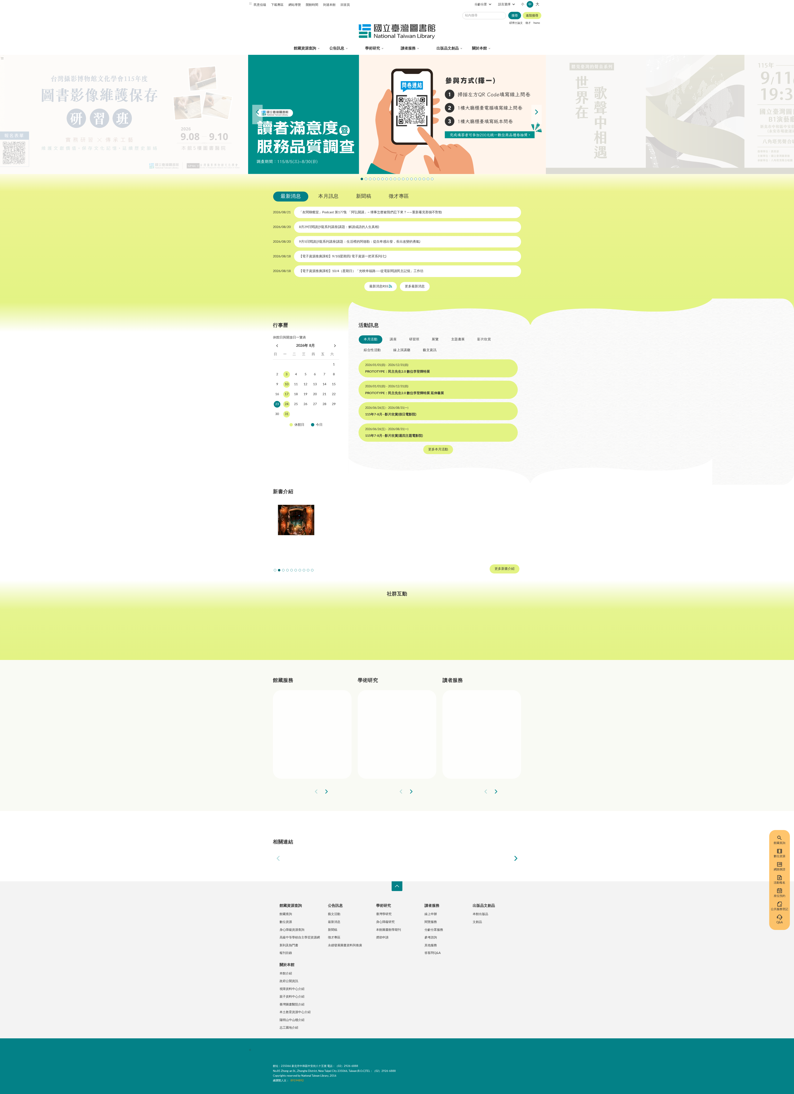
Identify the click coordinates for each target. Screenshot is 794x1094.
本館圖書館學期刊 (388, 929)
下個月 (335, 346)
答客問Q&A (433, 953)
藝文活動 (334, 914)
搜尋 (515, 15)
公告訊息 (336, 48)
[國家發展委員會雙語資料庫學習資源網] (349, 858)
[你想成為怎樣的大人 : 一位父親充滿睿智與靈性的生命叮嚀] (346, 529)
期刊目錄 (297, 718)
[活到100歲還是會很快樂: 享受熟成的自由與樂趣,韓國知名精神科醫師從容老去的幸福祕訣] (447, 529)
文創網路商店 (432, 179)
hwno (536, 23)
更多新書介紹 (504, 569)
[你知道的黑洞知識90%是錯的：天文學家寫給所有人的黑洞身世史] (397, 529)
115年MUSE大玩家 (386, 179)
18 (296, 394)
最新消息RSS (379, 286)
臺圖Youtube (448, 632)
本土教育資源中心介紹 (295, 1012)
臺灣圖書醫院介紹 (292, 1004)
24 (286, 404)
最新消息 (291, 196)
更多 (341, 791)
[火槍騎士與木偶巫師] (296, 529)
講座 (393, 339)
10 (286, 384)
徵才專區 (399, 196)
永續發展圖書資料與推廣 (345, 945)
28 (324, 404)
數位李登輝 (424, 179)
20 (315, 394)
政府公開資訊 (289, 981)
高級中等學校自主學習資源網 (300, 937)
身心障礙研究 (385, 922)
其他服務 (431, 945)
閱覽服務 (431, 922)
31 (286, 414)
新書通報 (297, 762)
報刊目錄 (286, 953)
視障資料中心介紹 (292, 989)
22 (334, 394)
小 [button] (522, 4)
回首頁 (345, 4)
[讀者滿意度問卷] (397, 114)
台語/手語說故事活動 (407, 179)
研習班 (414, 339)
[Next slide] (536, 114)
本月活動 (370, 339)
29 (334, 404)
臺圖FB (294, 632)
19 (305, 394)
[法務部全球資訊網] (302, 858)
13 (315, 384)
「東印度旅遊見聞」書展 (382, 179)
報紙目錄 (297, 732)
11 (296, 384)
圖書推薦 (467, 762)
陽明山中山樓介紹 (292, 1020)
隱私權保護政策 (285, 1049)
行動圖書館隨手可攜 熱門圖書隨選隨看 (428, 179)
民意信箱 (260, 4)
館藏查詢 (779, 843)
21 (324, 394)
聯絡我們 (373, 1049)
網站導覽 (294, 4)
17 (286, 394)
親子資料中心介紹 (292, 996)
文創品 (477, 922)
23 (277, 404)
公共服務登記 (779, 909)
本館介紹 (286, 973)
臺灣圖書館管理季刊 (391, 732)
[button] (275, 570)
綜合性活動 (372, 350)
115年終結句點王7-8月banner (399, 179)
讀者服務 (408, 48)
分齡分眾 (481, 4)
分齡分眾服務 (434, 929)
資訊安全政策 (334, 1049)
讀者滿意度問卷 (366, 179)
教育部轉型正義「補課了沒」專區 (411, 179)
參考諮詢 (431, 937)
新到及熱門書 (289, 945)
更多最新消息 (415, 286)
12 (305, 384)
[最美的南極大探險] (498, 529)
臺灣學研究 (384, 747)
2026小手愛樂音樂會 (403, 179)
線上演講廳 (401, 350)
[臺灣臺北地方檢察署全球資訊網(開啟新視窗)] (397, 858)
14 (324, 384)
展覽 (435, 339)
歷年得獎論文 (386, 718)
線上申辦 (431, 914)
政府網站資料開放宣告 (399, 1049)
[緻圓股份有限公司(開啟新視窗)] (491, 858)
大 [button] (537, 4)
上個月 (277, 346)
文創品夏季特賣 (378, 179)
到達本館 (329, 4)
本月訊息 (328, 196)
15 (334, 384)
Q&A (779, 922)
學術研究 (372, 48)
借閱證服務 (469, 747)
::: (250, 3)
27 (315, 404)
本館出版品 (480, 914)
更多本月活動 (438, 449)
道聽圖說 (499, 632)
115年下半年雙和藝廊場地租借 (391, 179)
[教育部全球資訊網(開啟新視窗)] (444, 858)
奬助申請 (382, 937)
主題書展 (458, 339)
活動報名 (779, 882)
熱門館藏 (297, 703)
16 (277, 394)
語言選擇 (504, 4)
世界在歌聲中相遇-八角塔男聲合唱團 (370, 179)
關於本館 (479, 48)
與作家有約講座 (374, 179)
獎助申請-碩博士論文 (391, 703)
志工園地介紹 (289, 1027)
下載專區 (277, 4)
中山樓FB (397, 632)
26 (305, 404)
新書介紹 (297, 747)
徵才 (528, 23)
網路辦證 (779, 869)
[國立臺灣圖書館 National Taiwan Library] (397, 32)
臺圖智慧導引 (415, 179)
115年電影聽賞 (420, 179)
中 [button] (530, 4)
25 (296, 404)
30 (277, 414)
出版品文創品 (447, 48)
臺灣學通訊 (345, 632)
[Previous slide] (257, 114)
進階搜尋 (532, 15)
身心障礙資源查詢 (292, 929)
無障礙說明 (355, 1049)
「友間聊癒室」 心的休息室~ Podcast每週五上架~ (395, 179)
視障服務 (467, 732)
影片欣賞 (484, 339)
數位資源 (779, 856)
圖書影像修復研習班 (362, 179)
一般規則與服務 (472, 703)
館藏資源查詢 (305, 48)
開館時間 (312, 4)
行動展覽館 (384, 762)
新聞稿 (363, 196)
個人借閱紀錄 (471, 718)
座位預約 (779, 896)
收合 (397, 886)
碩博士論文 (516, 23)
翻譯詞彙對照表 (310, 1049)
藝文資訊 (429, 350)
